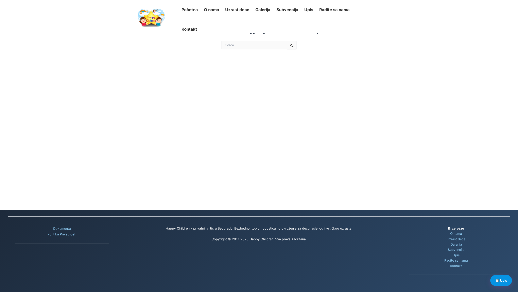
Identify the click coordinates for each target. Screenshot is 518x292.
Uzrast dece (237, 9)
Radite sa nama (334, 9)
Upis (308, 9)
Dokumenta (62, 229)
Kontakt (189, 29)
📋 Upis (501, 280)
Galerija (262, 9)
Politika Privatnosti (62, 234)
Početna (190, 9)
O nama (211, 9)
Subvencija (287, 9)
